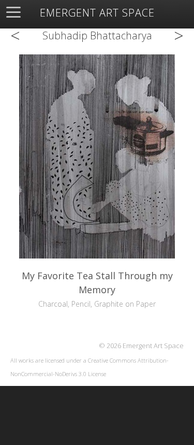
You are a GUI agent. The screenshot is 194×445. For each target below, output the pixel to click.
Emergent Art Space (97, 13)
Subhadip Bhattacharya (97, 35)
